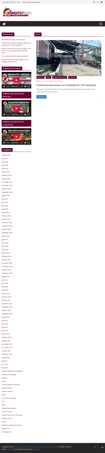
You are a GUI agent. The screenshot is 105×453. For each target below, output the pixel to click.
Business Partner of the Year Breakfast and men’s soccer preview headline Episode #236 (16, 50)
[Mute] (25, 86)
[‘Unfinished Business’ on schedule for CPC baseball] (68, 58)
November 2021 (7, 347)
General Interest (7, 388)
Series (4, 422)
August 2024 (6, 236)
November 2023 (7, 266)
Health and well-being (9, 374)
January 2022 (6, 341)
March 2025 (6, 212)
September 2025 (7, 192)
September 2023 (7, 273)
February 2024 (6, 256)
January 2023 (6, 300)
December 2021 (7, 344)
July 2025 (5, 199)
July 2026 (5, 158)
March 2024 (6, 253)
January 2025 (6, 219)
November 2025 (7, 185)
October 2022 (6, 310)
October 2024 (6, 229)
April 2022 (5, 331)
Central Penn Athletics (59, 77)
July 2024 (5, 239)
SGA (3, 401)
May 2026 (5, 165)
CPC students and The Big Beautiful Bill (15, 56)
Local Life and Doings (9, 398)
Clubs (3, 405)
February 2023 (6, 297)
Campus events (7, 418)
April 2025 (5, 209)
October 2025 (6, 189)
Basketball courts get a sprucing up (13, 40)
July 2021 (5, 361)
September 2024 (7, 233)
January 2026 (6, 179)
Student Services (7, 391)
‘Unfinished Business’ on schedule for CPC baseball (66, 85)
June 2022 (5, 324)
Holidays (4, 378)
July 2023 (5, 280)
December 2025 (7, 182)
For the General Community (11, 385)
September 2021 (7, 354)
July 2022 (5, 320)
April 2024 (5, 250)
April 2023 (5, 290)
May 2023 (5, 287)
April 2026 (5, 169)
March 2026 (6, 172)
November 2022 (7, 307)
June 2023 (5, 283)
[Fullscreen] (29, 86)
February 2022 (6, 337)
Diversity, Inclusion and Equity (11, 425)
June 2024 (5, 243)
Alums (4, 381)
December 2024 (7, 223)
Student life (72, 77)
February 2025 (6, 216)
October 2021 (6, 351)
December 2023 (7, 263)
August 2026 (6, 155)
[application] (16, 80)
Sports (48, 77)
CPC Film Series (7, 412)
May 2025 (5, 206)
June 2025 (5, 202)
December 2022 (7, 304)
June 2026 (5, 162)
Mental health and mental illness (12, 371)
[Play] (4, 86)
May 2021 (5, 368)
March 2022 (6, 334)
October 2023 (6, 270)
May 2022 (5, 327)
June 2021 (5, 364)
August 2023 (6, 277)
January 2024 (6, 260)
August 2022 (6, 317)
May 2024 (5, 246)
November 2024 (7, 226)
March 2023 (40, 77)
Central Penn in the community (12, 415)
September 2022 (7, 314)
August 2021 (6, 358)
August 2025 (6, 196)
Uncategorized (6, 432)
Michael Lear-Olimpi (57, 81)
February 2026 (6, 175)
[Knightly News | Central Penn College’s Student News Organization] (4, 23)
